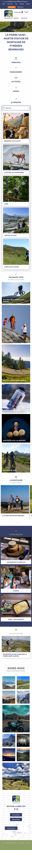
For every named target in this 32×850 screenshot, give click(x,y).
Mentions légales (21, 842)
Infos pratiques (16, 819)
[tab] (14, 108)
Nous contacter (16, 815)
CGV (3, 842)
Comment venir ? (11, 828)
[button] (25, 12)
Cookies (27, 842)
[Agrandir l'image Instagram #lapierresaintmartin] (16, 718)
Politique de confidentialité (11, 842)
